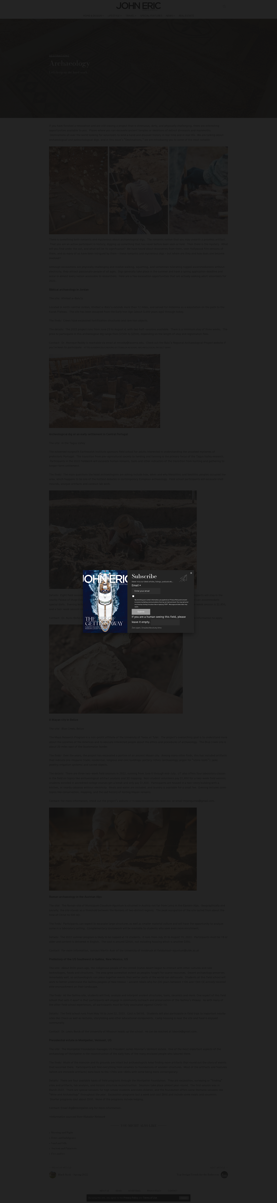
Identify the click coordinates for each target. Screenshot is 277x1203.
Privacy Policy (174, 600)
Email (136, 585)
